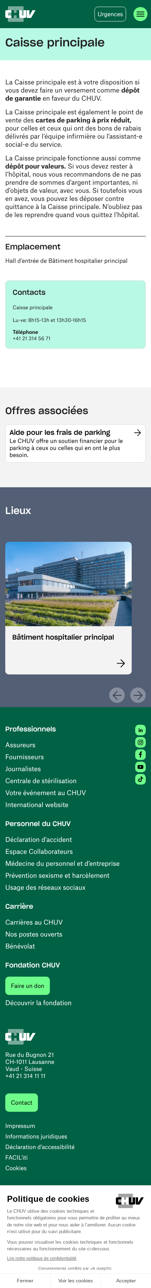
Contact (21, 1102)
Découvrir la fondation (38, 1002)
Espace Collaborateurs (39, 851)
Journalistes (23, 768)
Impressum (20, 1125)
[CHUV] (20, 14)
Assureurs (20, 745)
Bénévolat (20, 946)
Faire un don (30, 985)
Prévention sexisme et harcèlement (57, 875)
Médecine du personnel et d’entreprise (62, 863)
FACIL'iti (16, 1157)
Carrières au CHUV (34, 922)
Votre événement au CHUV (45, 792)
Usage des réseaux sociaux (45, 887)
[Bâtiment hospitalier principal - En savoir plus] (117, 663)
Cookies (16, 1168)
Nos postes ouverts (34, 934)
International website (36, 804)
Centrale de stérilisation (41, 780)
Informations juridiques (36, 1136)
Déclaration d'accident (38, 839)
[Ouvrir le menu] (140, 14)
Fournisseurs (24, 757)
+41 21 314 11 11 (25, 1075)
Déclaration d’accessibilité (40, 1146)
